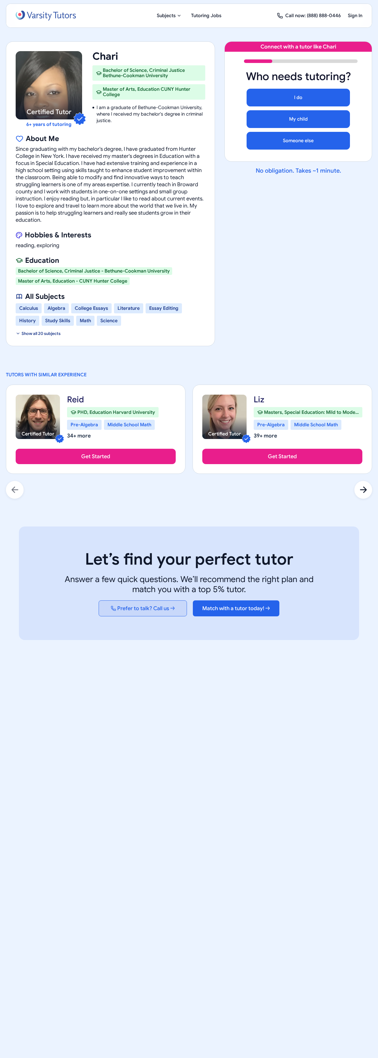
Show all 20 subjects (41, 333)
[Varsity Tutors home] (46, 16)
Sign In (355, 16)
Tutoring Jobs (206, 16)
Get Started (95, 456)
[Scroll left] (15, 490)
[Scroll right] (363, 490)
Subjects (166, 16)
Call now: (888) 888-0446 (313, 16)
